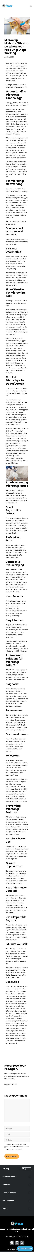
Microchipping (12, 1049)
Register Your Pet (10, 1084)
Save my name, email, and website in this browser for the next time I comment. (17, 1146)
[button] (30, 5)
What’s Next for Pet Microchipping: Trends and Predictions (14, 1054)
